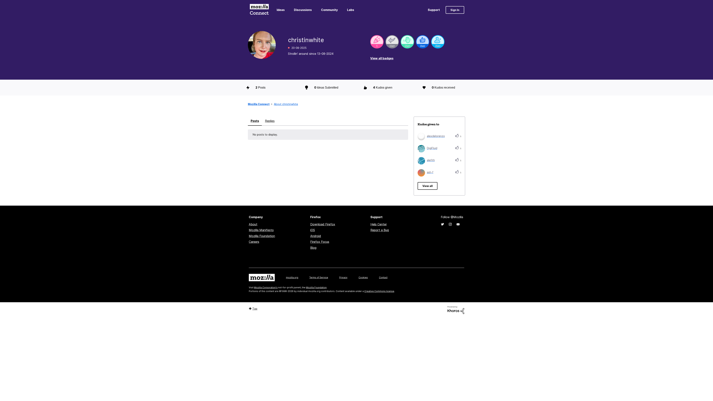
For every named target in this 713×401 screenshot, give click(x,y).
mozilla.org (292, 277)
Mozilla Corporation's (266, 287)
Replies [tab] (270, 121)
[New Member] (438, 41)
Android (315, 236)
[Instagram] (450, 224)
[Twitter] (442, 224)
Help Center (378, 224)
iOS (312, 230)
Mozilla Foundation (262, 236)
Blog (313, 248)
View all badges (381, 58)
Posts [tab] (255, 121)
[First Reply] (392, 41)
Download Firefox (322, 224)
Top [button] (254, 308)
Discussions (303, 10)
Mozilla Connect (259, 10)
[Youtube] (458, 224)
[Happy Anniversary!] (377, 41)
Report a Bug (379, 230)
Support (434, 10)
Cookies (363, 277)
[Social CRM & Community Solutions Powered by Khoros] (455, 309)
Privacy (343, 277)
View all (427, 186)
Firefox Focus (319, 242)
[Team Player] (422, 41)
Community (329, 10)
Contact (383, 277)
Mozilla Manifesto (261, 230)
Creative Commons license (379, 291)
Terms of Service (318, 277)
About (253, 224)
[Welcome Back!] (407, 41)
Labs (350, 10)
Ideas (281, 10)
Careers (254, 242)
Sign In (454, 10)
